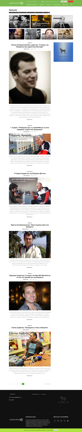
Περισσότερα (29, 119)
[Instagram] (29, 1)
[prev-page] (10, 384)
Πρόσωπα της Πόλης (39, 12)
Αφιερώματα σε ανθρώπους (13, 12)
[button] (71, 4)
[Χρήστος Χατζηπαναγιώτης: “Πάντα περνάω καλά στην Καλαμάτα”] (30, 244)
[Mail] (31, 1)
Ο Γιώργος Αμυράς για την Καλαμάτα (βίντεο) (30, 173)
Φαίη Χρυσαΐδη (34, 26)
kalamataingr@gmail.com (16, 397)
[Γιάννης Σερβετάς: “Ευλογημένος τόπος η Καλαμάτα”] (30, 349)
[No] (80, 430)
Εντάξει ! (56, 430)
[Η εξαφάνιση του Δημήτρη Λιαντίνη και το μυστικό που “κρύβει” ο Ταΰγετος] (65, 35)
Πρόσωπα (49, 4)
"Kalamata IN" (12, 26)
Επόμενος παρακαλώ (23, 12)
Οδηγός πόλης (65, 4)
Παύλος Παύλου (26, 131)
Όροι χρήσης (11, 399)
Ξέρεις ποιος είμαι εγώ (30, 12)
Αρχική (10, 8)
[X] (33, 1)
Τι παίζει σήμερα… (57, 4)
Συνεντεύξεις (46, 12)
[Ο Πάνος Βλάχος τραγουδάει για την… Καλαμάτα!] (41, 21)
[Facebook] (27, 1)
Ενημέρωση (42, 4)
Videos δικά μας (29, 171)
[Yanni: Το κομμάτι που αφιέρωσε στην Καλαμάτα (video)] (16, 35)
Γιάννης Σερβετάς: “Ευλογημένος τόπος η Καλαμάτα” (30, 328)
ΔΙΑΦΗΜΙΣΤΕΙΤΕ (64, 1)
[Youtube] (35, 1)
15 (20, 383)
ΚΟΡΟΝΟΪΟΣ (70, 1)
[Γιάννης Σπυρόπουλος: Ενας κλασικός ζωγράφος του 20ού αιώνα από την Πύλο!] (33, 35)
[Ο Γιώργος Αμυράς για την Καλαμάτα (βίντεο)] (30, 191)
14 (17, 383)
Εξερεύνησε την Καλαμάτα (32, 4)
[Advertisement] (63, 84)
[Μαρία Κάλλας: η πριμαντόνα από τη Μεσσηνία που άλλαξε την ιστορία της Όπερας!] (49, 35)
